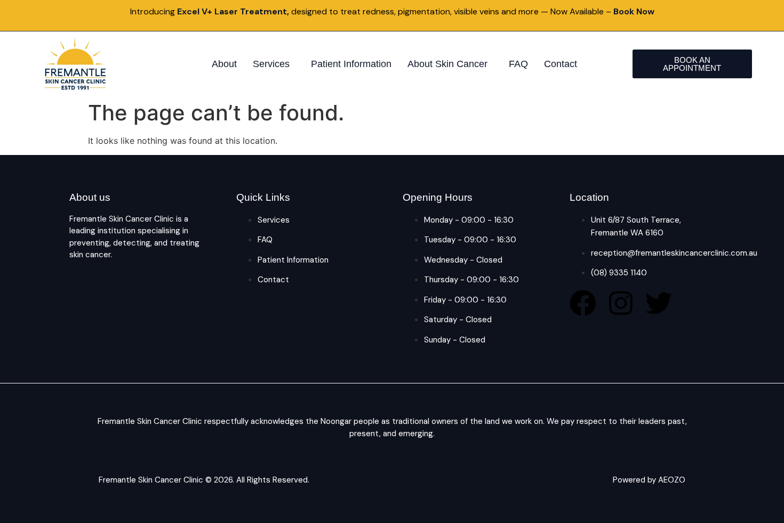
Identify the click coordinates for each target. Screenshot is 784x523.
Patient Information (351, 64)
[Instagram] (620, 303)
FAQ (518, 64)
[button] (274, 64)
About (224, 64)
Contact (560, 64)
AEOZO (671, 480)
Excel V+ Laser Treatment (232, 11)
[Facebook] (583, 303)
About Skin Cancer (447, 64)
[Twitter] (658, 303)
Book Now (633, 11)
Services (271, 64)
